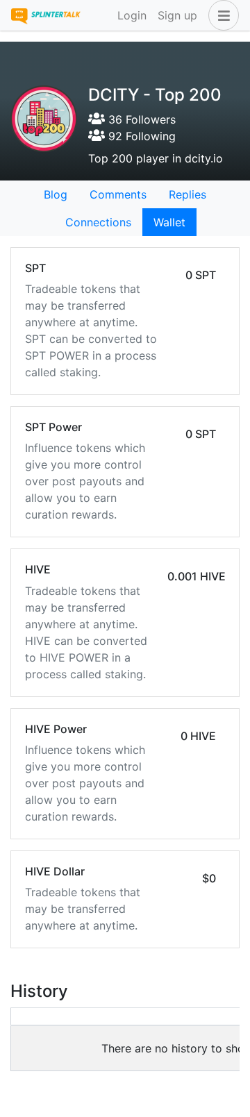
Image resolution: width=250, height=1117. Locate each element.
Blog (55, 194)
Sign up (177, 15)
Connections (98, 222)
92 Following (140, 136)
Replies (187, 194)
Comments (118, 194)
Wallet (169, 222)
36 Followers (140, 119)
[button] (221, 15)
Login (132, 15)
